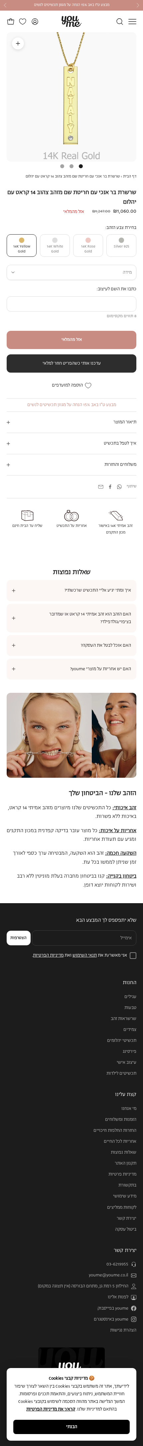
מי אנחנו (128, 1109)
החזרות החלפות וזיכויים (114, 1130)
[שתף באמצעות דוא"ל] (100, 486)
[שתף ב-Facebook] (110, 486)
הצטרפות (18, 938)
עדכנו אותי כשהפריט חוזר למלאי (72, 363)
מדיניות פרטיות (122, 1174)
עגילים (130, 997)
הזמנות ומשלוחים (120, 1119)
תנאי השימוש (84, 955)
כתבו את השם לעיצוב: (116, 289)
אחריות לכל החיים (120, 1141)
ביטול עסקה (125, 1229)
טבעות (130, 1008)
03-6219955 (117, 1264)
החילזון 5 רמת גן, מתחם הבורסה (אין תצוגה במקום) (83, 1286)
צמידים (129, 1030)
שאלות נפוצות (123, 1152)
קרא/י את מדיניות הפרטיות (50, 1409)
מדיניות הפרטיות (48, 955)
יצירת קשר (126, 1218)
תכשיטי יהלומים (121, 1041)
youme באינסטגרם (111, 1319)
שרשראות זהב (123, 1019)
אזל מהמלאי (72, 339)
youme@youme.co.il (108, 1275)
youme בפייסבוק (112, 1308)
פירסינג (129, 1051)
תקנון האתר (125, 1163)
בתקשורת (127, 1185)
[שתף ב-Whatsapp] (119, 486)
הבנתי (71, 1427)
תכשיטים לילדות (121, 1073)
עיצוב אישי (126, 1062)
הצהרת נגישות (123, 1330)
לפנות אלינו (118, 1297)
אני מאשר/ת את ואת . (79, 955)
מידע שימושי (124, 1196)
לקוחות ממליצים (121, 1207)
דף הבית (129, 176)
